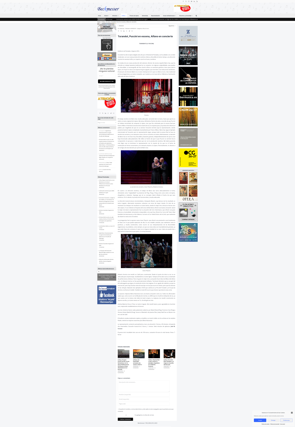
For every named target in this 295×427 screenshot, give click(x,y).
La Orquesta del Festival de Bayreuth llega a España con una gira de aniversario (106, 252)
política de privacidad (104, 87)
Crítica (143, 28)
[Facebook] (100, 113)
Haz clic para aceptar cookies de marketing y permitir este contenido (107, 277)
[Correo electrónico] (113, 113)
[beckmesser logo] (108, 5)
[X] (102, 113)
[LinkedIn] (105, 113)
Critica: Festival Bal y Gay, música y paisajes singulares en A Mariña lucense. (154, 363)
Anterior (121, 26)
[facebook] (183, 1)
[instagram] (188, 1)
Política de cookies (265, 424)
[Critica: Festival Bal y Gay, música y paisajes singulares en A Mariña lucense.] (154, 350)
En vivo (147, 28)
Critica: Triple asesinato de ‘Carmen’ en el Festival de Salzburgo (105, 164)
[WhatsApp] (108, 113)
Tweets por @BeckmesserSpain (107, 277)
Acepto (260, 420)
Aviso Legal (282, 424)
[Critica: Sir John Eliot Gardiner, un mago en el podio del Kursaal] (169, 350)
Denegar (273, 420)
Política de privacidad (274, 424)
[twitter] (186, 1)
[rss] (197, 1)
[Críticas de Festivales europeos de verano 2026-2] (139, 350)
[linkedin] (194, 1)
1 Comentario (136, 367)
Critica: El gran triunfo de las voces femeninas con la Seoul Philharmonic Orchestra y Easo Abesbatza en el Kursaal (123, 364)
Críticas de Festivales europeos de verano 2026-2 (137, 362)
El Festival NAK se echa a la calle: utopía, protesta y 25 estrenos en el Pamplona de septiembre (106, 218)
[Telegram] (110, 113)
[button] (292, 412)
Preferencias (286, 420)
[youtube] (191, 1)
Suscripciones (107, 38)
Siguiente (171, 26)
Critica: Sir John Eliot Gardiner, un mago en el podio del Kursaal (169, 362)
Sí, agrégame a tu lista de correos (144, 415)
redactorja (122, 28)
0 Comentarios (121, 371)
